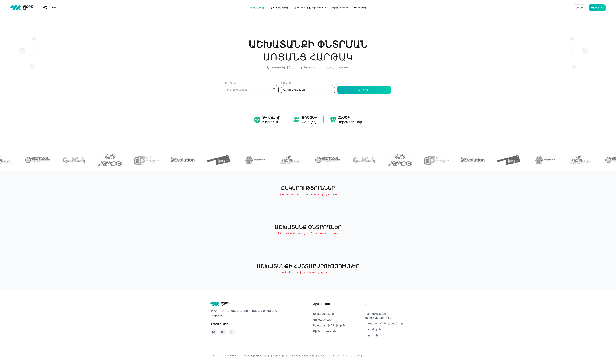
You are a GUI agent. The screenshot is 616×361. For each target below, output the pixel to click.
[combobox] (55, 8)
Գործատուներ (339, 7)
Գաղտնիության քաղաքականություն (266, 355)
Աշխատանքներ (279, 7)
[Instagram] (222, 332)
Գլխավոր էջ (257, 7)
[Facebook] (231, 332)
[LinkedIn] (213, 332)
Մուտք (579, 7)
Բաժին (286, 82)
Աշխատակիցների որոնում (310, 7)
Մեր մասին (371, 335)
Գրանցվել (597, 7)
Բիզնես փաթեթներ (326, 331)
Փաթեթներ (360, 7)
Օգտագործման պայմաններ (383, 323)
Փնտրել (366, 89)
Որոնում (230, 82)
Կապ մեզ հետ (373, 329)
